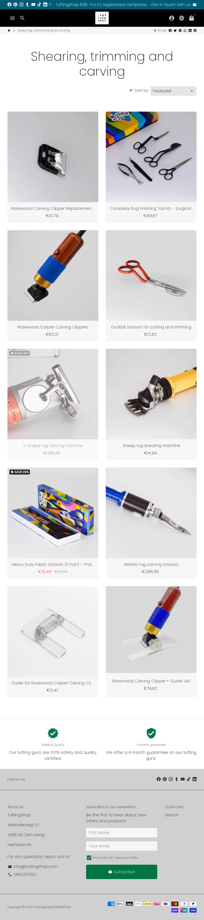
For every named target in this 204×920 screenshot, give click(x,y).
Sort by (138, 90)
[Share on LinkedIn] (190, 30)
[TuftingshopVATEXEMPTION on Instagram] (21, 4)
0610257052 (22, 874)
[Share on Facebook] (170, 30)
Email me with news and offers (115, 858)
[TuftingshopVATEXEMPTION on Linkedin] (45, 4)
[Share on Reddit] (195, 30)
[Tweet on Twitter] (175, 30)
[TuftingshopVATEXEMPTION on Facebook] (9, 4)
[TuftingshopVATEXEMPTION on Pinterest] (15, 4)
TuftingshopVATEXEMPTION (52, 907)
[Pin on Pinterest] (180, 30)
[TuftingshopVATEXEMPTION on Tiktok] (39, 4)
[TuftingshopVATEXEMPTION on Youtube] (33, 4)
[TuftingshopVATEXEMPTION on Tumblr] (27, 4)
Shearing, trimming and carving (43, 30)
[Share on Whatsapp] (185, 30)
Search (172, 815)
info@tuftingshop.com (32, 866)
